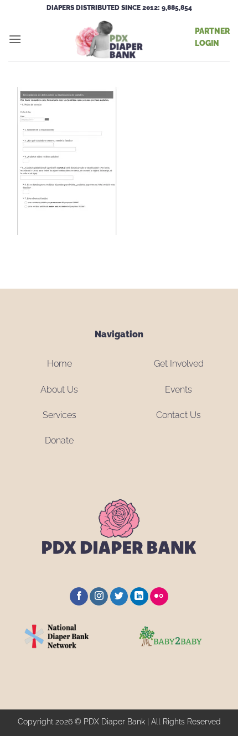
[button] (15, 39)
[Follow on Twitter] (119, 596)
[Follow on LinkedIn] (139, 596)
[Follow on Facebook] (79, 596)
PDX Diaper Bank (114, 721)
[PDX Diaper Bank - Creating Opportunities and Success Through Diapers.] (108, 39)
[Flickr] (159, 596)
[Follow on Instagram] (99, 596)
